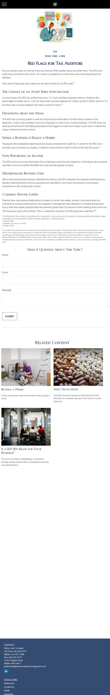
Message (6, 290)
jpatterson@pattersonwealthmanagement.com (25, 666)
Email (5, 272)
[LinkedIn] (6, 671)
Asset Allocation (66, 389)
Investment (9, 686)
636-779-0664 (17, 648)
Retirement (9, 683)
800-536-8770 (19, 651)
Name (5, 254)
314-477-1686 (17, 654)
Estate (7, 690)
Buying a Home (12, 389)
